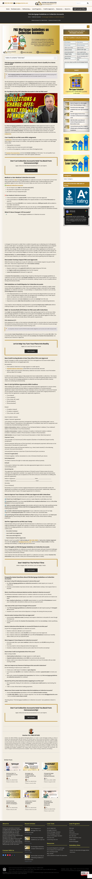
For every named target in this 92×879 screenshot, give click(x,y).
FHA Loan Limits (50, 837)
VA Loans (71, 830)
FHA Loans (71, 828)
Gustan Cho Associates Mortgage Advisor (79, 850)
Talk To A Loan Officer (79, 9)
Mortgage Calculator (76, 33)
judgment (9, 139)
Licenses (67, 868)
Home (7, 9)
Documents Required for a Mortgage (55, 848)
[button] (88, 217)
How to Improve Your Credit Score (55, 849)
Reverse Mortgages (73, 841)
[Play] (31, 108)
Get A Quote (31, 170)
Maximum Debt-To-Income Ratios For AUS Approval (11, 775)
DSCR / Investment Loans (75, 837)
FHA (16, 180)
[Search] (88, 26)
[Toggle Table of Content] (54, 58)
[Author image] (7, 778)
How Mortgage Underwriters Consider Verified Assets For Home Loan (79, 115)
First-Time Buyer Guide (52, 851)
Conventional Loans (74, 834)
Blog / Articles (50, 853)
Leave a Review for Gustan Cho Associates (57, 855)
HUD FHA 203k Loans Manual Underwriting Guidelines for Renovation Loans (77, 122)
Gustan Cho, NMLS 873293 (31, 735)
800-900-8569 (33, 540)
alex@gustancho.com (25, 542)
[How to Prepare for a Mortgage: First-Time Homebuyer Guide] (66, 104)
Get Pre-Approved (51, 828)
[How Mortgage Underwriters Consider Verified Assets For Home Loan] (66, 114)
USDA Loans (72, 832)
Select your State (68, 47)
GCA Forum (72, 852)
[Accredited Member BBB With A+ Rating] (76, 196)
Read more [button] (68, 222)
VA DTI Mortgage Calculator (53, 834)
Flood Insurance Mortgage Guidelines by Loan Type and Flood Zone (79, 109)
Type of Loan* (80, 47)
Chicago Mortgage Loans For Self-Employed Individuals (49, 775)
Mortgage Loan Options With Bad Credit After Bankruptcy (48, 803)
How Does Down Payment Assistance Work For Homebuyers (11, 802)
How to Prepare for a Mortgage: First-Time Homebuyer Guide (33, 830)
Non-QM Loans (72, 835)
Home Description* (69, 52)
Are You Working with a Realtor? (82, 57)
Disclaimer (63, 868)
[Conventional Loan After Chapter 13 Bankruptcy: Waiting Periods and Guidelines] (66, 127)
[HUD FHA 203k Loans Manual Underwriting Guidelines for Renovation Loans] (66, 121)
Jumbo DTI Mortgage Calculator (54, 835)
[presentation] (12, 766)
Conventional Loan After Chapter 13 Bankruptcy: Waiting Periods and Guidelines (79, 128)
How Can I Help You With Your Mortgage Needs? (76, 62)
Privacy (71, 868)
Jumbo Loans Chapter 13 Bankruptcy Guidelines (30, 802)
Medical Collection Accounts (14, 185)
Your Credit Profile (81, 52)
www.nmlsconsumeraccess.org (82, 870)
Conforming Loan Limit (52, 839)
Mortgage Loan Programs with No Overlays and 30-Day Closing (30, 775)
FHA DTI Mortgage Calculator (53, 832)
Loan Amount (67, 56)
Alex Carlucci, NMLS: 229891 (50, 780)
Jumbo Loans (72, 839)
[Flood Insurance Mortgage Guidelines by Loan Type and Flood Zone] (66, 108)
